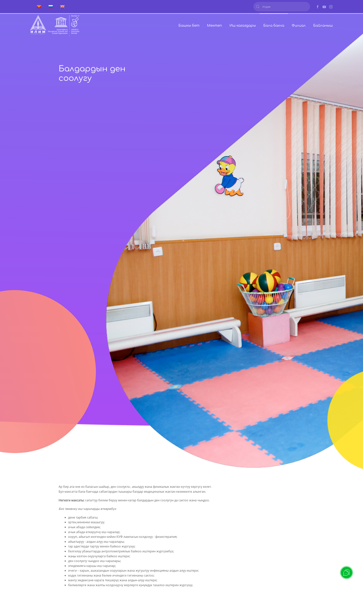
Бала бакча (273, 25)
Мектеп (214, 25)
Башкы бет (188, 25)
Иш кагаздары (243, 25)
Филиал (299, 25)
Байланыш (323, 25)
